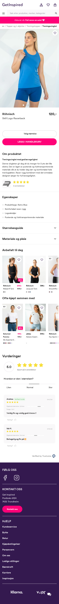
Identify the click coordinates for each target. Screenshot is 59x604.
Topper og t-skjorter (15, 26)
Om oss (6, 555)
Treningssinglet (49, 26)
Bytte (5, 532)
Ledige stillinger (10, 561)
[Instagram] (16, 478)
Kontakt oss (12, 509)
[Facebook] (5, 478)
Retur (5, 538)
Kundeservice (9, 526)
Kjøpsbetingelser (11, 544)
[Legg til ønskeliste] (55, 32)
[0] (48, 5)
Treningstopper (33, 26)
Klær (2, 26)
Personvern (8, 549)
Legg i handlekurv (29, 141)
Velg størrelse (30, 133)
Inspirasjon (8, 578)
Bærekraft (7, 567)
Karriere (6, 572)
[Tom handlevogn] (55, 5)
